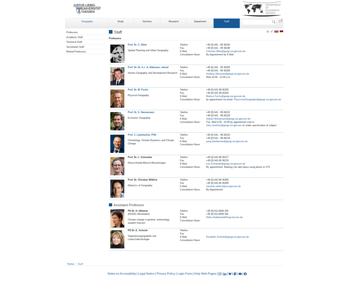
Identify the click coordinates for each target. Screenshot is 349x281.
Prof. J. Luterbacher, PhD (142, 134)
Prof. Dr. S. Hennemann (141, 112)
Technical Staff (74, 42)
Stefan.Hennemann (216, 118)
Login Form (184, 273)
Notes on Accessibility (122, 273)
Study (120, 21)
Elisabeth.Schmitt (215, 237)
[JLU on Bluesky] (230, 273)
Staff (226, 21)
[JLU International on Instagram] (220, 273)
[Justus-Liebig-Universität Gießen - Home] (87, 8)
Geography (87, 21)
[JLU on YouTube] (240, 273)
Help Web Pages (205, 273)
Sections (147, 21)
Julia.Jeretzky (213, 125)
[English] (276, 31)
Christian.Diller (213, 51)
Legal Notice (146, 273)
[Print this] (268, 31)
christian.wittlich (214, 186)
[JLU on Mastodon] (235, 273)
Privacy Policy (166, 273)
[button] (280, 20)
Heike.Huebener (214, 217)
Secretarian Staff (75, 46)
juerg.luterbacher (215, 141)
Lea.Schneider (213, 163)
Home (70, 263)
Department (200, 21)
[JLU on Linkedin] (225, 273)
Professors (72, 32)
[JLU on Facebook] (245, 273)
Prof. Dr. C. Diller (137, 44)
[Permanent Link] (271, 31)
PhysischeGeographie (245, 99)
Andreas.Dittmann (215, 73)
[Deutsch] (281, 31)
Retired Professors (76, 51)
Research (174, 21)
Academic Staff (74, 37)
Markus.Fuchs (213, 96)
